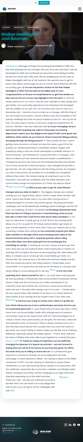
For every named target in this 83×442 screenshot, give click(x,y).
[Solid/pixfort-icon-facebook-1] (74, 424)
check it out (11, 341)
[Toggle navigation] (80, 9)
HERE (12, 390)
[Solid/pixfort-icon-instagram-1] (66, 424)
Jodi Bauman (12, 66)
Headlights (18, 27)
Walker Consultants (16, 47)
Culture (6, 27)
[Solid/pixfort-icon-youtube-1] (79, 424)
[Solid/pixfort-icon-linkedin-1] (70, 424)
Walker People (33, 27)
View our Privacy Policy (11, 431)
